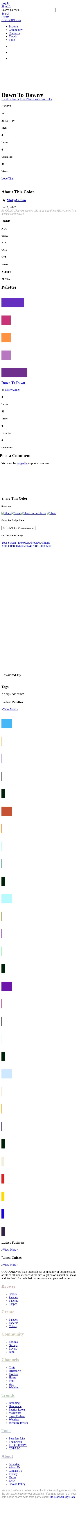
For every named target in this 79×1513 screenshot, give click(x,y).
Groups (13, 1345)
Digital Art (15, 1370)
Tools (12, 39)
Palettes (13, 1297)
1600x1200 (44, 546)
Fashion (13, 1374)
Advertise (14, 1464)
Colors (13, 1294)
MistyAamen (16, 200)
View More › (10, 709)
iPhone (46, 542)
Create (5, 16)
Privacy (13, 1474)
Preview (35, 542)
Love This (7, 178)
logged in (22, 463)
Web (11, 1384)
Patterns (13, 1300)
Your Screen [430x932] (15, 542)
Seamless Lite (17, 1438)
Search (5, 13)
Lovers (13, 1348)
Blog (12, 1351)
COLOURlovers (11, 20)
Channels (14, 33)
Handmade (15, 1406)
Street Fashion (17, 1416)
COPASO (15, 1448)
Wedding (14, 1387)
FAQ (12, 1480)
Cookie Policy (17, 1484)
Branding (14, 1402)
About (7, 1456)
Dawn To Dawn (13, 383)
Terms (12, 1477)
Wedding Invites (18, 1422)
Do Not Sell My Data (62, 1496)
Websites (14, 1419)
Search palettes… (11, 9)
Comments (6, 156)
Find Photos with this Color (36, 99)
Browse (13, 26)
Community (16, 29)
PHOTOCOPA (18, 1445)
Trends (13, 36)
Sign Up (6, 6)
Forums (13, 1341)
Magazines (15, 1412)
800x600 (18, 546)
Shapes (13, 1303)
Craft (12, 1367)
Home (12, 1377)
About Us (14, 1467)
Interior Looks (17, 1409)
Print (11, 1380)
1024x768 (31, 546)
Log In (5, 3)
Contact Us (15, 1470)
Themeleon (15, 1441)
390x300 (6, 546)
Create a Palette (10, 99)
